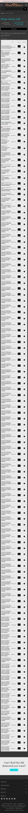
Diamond (3, 805)
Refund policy (19, 808)
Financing (11, 806)
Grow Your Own (14, 770)
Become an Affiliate (19, 806)
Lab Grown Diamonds (20, 23)
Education (19, 805)
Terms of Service (10, 808)
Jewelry (9, 805)
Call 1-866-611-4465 (7, 803)
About (14, 803)
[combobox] (12, 9)
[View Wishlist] (24, 5)
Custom (14, 805)
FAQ (24, 805)
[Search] (25, 9)
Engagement (21, 803)
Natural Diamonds (7, 23)
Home (2, 13)
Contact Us (4, 806)
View (19, 46)
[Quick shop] (24, 47)
